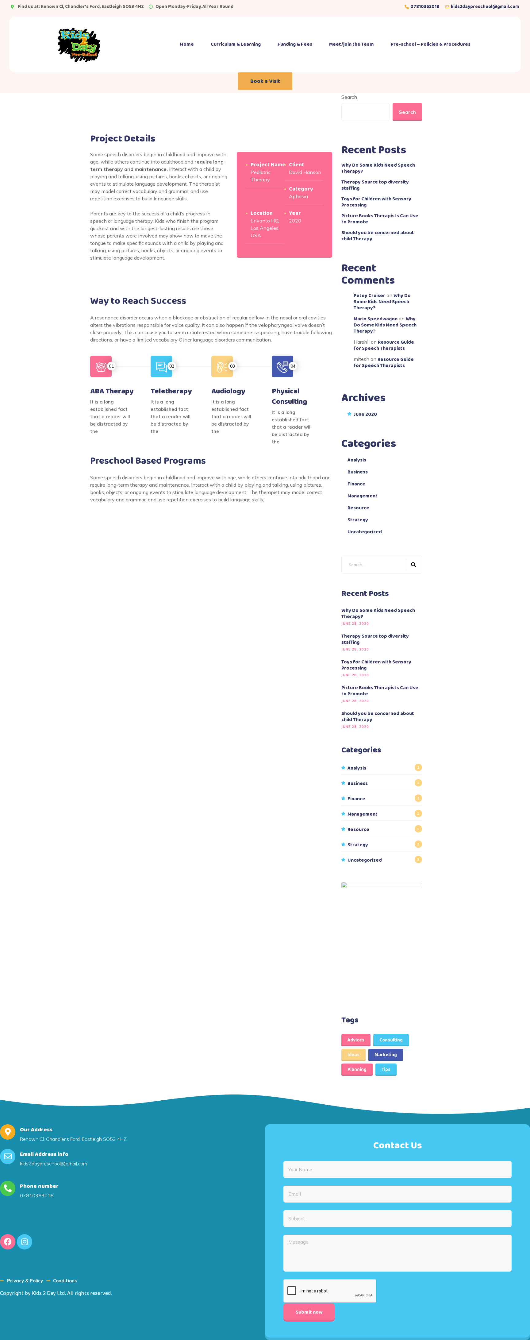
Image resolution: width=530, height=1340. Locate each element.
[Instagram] (24, 1241)
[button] (265, 81)
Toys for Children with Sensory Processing (376, 202)
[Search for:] (381, 564)
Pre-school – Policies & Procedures (430, 44)
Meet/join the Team (351, 44)
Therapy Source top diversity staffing (375, 185)
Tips (386, 1069)
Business (358, 472)
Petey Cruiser (369, 295)
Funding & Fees (295, 44)
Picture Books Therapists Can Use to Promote (379, 219)
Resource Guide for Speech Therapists (384, 345)
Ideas (353, 1055)
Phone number (39, 1186)
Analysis (357, 460)
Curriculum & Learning (236, 44)
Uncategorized (365, 532)
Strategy (358, 520)
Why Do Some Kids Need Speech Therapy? (378, 168)
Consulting (391, 1040)
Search (349, 97)
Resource (358, 508)
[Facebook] (7, 1241)
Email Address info (44, 1154)
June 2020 (365, 414)
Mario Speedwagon (376, 319)
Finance (356, 484)
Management (363, 496)
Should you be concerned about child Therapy (377, 236)
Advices (356, 1040)
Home (187, 44)
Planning (357, 1069)
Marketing (385, 1055)
